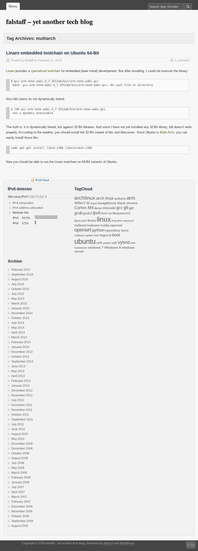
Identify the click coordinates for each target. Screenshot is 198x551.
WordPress (127, 543)
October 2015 (20, 289)
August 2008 (19, 458)
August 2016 (19, 279)
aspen (94, 203)
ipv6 (97, 212)
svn (96, 235)
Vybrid (124, 242)
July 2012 (17, 400)
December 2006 (22, 506)
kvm (104, 213)
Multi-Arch (167, 132)
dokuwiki (109, 208)
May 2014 (17, 327)
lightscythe (80, 220)
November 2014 (22, 313)
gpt (131, 208)
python (98, 230)
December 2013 (22, 352)
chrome (132, 203)
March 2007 (19, 497)
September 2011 (22, 419)
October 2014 (20, 318)
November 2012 (22, 395)
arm (131, 198)
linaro (92, 220)
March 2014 (19, 337)
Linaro (10, 71)
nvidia (104, 225)
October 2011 (20, 414)
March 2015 (19, 303)
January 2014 (20, 347)
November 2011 (21, 410)
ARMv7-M (82, 203)
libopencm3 (121, 213)
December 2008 (22, 448)
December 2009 (22, 443)
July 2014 (17, 323)
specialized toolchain (45, 71)
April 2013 (18, 376)
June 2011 (18, 429)
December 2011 (21, 405)
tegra (104, 235)
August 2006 (19, 526)
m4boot (80, 225)
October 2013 (20, 356)
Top (192, 545)
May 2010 (17, 439)
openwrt (83, 229)
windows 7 (96, 247)
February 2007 (21, 501)
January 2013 (20, 385)
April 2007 (18, 492)
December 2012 (22, 390)
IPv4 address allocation (28, 208)
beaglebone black (111, 203)
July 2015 (17, 294)
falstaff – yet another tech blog (49, 21)
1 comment (182, 60)
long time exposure (123, 220)
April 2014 (18, 332)
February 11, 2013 (50, 60)
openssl (116, 225)
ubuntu (85, 241)
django (98, 208)
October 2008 (20, 453)
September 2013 (22, 361)
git (126, 207)
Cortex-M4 (83, 207)
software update (83, 235)
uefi (99, 243)
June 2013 (18, 366)
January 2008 (20, 482)
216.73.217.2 (38, 196)
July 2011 (17, 424)
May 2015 (17, 298)
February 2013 (21, 381)
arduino (120, 198)
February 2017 (21, 269)
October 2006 (20, 516)
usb (114, 243)
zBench (108, 543)
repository (112, 230)
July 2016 (17, 284)
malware (93, 225)
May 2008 (17, 468)
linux (104, 219)
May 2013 (17, 371)
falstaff (29, 60)
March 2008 (19, 472)
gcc (119, 207)
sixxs (124, 230)
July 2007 (17, 487)
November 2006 (22, 511)
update (107, 242)
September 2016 (22, 274)
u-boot (114, 235)
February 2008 (21, 477)
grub (78, 213)
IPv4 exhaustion (23, 203)
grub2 (87, 213)
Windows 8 (112, 247)
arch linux (105, 198)
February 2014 (21, 342)
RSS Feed (42, 180)
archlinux (84, 198)
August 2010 (19, 434)
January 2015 (20, 308)
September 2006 (22, 521)
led (110, 213)
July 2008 (17, 463)
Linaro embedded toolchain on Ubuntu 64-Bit (52, 53)
